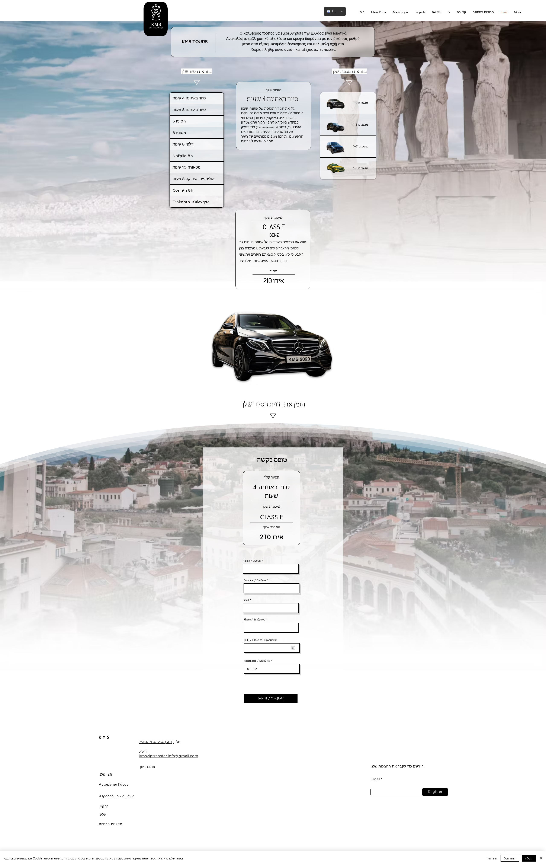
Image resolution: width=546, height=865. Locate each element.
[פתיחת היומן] (293, 647)
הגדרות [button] (492, 858)
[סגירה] (540, 858)
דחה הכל (510, 858)
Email (246, 600)
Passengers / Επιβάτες (257, 661)
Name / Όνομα (252, 560)
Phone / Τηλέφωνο (254, 619)
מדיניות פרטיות (54, 858)
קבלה (528, 858)
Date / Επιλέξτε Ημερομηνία (260, 640)
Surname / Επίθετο (255, 580)
